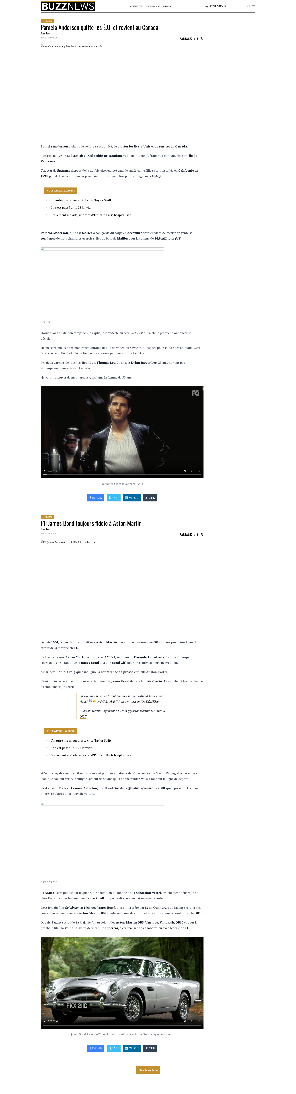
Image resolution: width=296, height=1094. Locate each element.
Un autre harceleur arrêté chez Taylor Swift (81, 200)
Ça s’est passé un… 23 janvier (71, 207)
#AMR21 (103, 701)
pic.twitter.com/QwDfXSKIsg (140, 701)
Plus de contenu (148, 1070)
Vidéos (167, 6)
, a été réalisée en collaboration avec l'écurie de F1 (146, 928)
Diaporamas (153, 6)
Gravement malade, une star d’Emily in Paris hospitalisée (91, 215)
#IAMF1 (114, 701)
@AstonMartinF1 (115, 696)
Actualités (136, 6)
